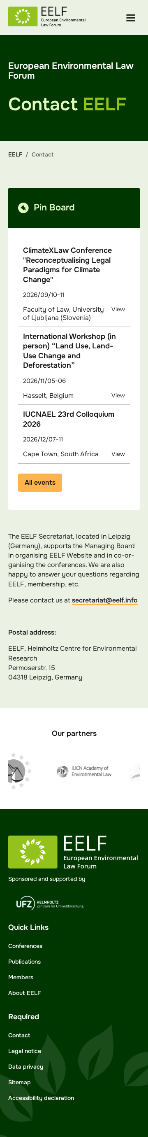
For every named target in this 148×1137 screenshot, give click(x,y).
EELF (15, 154)
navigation (131, 18)
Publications (24, 961)
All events (40, 482)
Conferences (25, 946)
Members (20, 977)
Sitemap (19, 1082)
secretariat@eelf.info (105, 600)
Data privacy (25, 1066)
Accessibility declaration (41, 1098)
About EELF (24, 993)
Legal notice (24, 1051)
